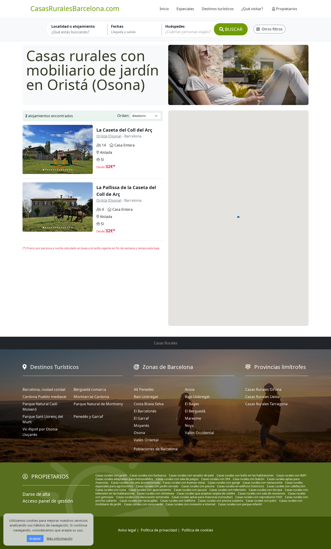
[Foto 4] (49, 169)
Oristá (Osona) (108, 136)
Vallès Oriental (146, 439)
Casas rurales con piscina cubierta (220, 501)
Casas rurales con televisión (227, 490)
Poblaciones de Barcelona (156, 448)
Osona (139, 432)
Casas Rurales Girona (263, 389)
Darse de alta (36, 494)
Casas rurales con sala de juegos (177, 479)
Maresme (193, 418)
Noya (189, 425)
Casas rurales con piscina (197, 486)
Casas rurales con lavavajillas (139, 501)
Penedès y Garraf (88, 416)
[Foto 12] (65, 169)
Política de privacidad (159, 530)
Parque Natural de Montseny (98, 403)
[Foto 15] (71, 169)
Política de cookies (197, 530)
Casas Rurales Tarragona (266, 403)
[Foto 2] (45, 169)
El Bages (192, 403)
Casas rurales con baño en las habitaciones (245, 475)
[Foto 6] (53, 169)
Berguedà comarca (90, 389)
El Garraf (141, 418)
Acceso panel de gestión (48, 501)
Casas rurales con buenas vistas (184, 482)
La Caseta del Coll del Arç (124, 130)
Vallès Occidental (199, 432)
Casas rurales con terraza (265, 490)
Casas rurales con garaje (224, 482)
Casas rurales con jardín (111, 475)
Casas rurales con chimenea (155, 493)
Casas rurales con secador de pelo (191, 475)
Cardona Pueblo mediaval (44, 396)
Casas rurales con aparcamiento (150, 490)
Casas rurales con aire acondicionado (135, 482)
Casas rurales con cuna (110, 490)
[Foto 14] (69, 169)
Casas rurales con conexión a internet (190, 504)
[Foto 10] (61, 169)
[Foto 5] (51, 169)
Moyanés (141, 425)
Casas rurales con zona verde (143, 504)
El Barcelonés (145, 411)
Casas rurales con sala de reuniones (261, 493)
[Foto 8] (57, 169)
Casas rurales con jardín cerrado (157, 486)
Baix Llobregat (146, 396)
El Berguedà (195, 411)
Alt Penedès (144, 389)
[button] (238, 216)
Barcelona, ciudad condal (44, 389)
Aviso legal (127, 530)
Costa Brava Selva (149, 403)
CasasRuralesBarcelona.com (74, 8)
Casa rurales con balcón (248, 479)
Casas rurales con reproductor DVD (258, 497)
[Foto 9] (59, 169)
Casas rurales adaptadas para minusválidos (124, 479)
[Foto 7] (55, 169)
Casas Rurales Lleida (262, 396)
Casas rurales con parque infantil (240, 504)
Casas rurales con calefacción (286, 486)
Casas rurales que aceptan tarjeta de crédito (206, 493)
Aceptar (35, 538)
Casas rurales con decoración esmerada (142, 497)
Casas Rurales (165, 343)
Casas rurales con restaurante (262, 482)
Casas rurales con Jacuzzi (190, 490)
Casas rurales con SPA (215, 479)
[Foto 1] (43, 169)
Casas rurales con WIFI (291, 475)
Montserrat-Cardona (91, 396)
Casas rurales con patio (261, 501)
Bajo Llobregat (197, 396)
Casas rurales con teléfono (177, 501)
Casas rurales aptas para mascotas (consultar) (202, 497)
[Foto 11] (63, 169)
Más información (60, 538)
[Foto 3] (47, 169)
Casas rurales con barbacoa (148, 475)
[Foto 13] (67, 169)
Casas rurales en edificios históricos (240, 486)
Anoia (190, 389)
